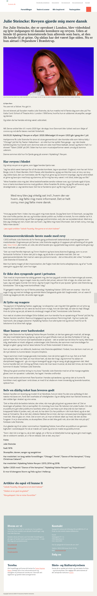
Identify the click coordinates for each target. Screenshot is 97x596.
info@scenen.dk (60, 550)
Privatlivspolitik (13, 552)
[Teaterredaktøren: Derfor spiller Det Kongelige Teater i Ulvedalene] (95, 298)
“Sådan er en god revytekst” (16, 491)
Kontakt (87, 3)
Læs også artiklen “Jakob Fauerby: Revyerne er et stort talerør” (32, 228)
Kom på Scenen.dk (77, 3)
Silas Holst (12, 245)
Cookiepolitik (12, 548)
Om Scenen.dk (65, 3)
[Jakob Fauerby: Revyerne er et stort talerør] (1, 298)
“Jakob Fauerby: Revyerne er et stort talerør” (23, 487)
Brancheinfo (55, 3)
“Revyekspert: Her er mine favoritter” (19, 495)
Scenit (71, 573)
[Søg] (88, 11)
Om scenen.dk (12, 545)
